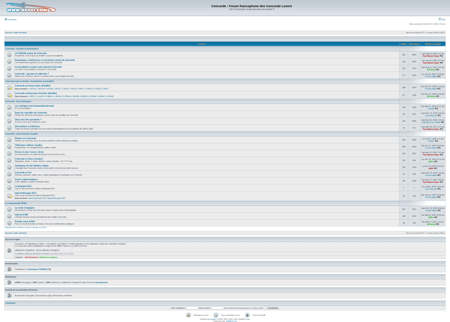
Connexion (12, 19)
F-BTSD (97, 89)
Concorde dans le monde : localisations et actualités (29, 81)
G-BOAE (92, 96)
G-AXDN (40, 96)
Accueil (8, 32)
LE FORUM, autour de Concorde (31, 53)
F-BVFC (80, 89)
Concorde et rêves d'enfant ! (29, 159)
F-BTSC (57, 89)
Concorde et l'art (23, 172)
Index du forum (20, 32)
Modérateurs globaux (48, 257)
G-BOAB (75, 96)
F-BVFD (88, 89)
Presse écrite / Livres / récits (29, 152)
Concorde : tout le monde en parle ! (21, 134)
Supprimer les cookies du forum (17, 227)
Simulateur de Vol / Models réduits (32, 166)
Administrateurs (31, 257)
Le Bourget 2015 (23, 186)
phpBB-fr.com (231, 321)
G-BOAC (58, 96)
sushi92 (431, 109)
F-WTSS (32, 89)
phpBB (213, 319)
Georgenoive (102, 282)
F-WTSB (49, 89)
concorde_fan (431, 115)
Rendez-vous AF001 (25, 221)
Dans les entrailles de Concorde (31, 113)
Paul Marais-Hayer (431, 56)
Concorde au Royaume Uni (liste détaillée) (36, 93)
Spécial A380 (21, 214)
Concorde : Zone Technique (18, 101)
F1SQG (431, 141)
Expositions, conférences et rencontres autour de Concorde (45, 60)
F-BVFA (65, 89)
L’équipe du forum (39, 227)
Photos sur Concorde (25, 138)
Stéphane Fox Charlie (431, 122)
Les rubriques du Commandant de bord (34, 106)
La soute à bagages (24, 208)
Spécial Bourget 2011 (37, 198)
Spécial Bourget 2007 (56, 198)
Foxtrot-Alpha (431, 76)
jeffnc (431, 161)
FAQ (443, 19)
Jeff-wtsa (431, 70)
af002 (431, 168)
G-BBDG (49, 96)
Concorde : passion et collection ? (32, 74)
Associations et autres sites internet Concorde (38, 67)
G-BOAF (110, 96)
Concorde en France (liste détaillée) (32, 86)
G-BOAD (84, 96)
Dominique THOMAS (37, 269)
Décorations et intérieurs (27, 126)
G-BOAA (66, 96)
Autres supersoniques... (27, 179)
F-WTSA (40, 89)
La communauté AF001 (16, 203)
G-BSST (31, 96)
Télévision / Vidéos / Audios (28, 145)
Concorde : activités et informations (22, 49)
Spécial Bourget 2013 (25, 193)
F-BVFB (72, 89)
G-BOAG (101, 96)
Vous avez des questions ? (28, 119)
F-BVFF (105, 89)
